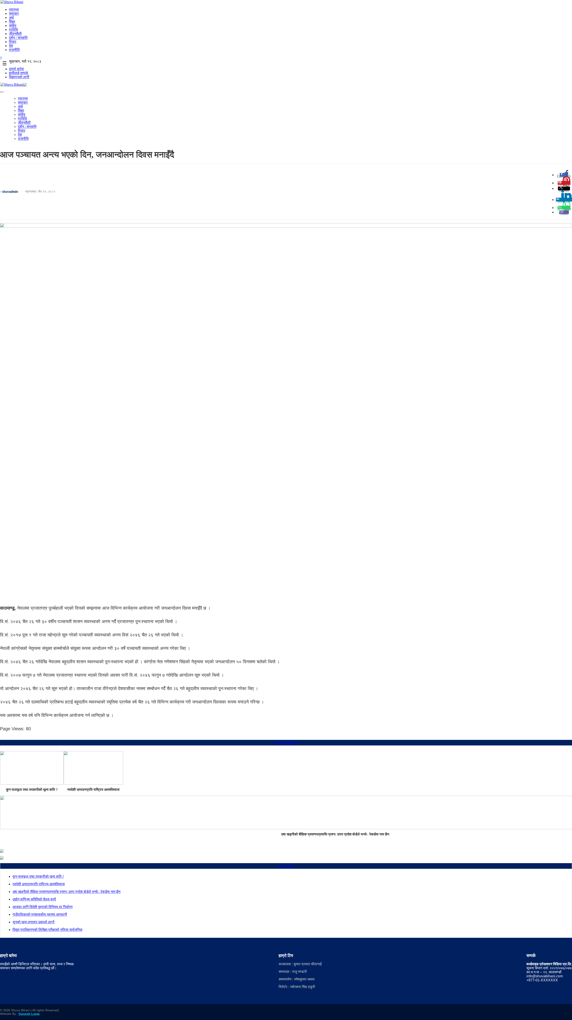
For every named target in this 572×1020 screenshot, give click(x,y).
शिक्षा (12, 21)
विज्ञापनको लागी (19, 77)
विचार (12, 42)
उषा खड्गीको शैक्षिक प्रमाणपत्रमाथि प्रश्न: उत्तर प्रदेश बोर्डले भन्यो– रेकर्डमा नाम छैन (66, 892)
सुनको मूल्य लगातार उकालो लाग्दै (33, 922)
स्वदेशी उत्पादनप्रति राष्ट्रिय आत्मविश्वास (93, 789)
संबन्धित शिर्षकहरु (286, 743)
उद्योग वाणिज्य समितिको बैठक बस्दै (34, 899)
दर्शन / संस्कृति (18, 38)
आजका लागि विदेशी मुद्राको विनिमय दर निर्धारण (43, 907)
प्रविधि (13, 29)
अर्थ (11, 17)
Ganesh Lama (29, 1014)
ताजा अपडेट (286, 866)
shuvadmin (10, 191)
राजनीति (14, 50)
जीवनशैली (15, 34)
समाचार (14, 13)
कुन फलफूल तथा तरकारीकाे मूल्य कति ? (32, 789)
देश (11, 46)
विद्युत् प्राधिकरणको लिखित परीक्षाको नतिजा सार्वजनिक (47, 930)
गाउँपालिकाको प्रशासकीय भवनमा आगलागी (40, 914)
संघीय (12, 25)
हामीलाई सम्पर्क (18, 73)
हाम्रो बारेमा (16, 69)
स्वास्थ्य (14, 9)
